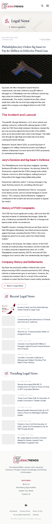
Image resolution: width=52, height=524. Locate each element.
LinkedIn (26, 505)
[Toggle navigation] (47, 5)
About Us (26, 484)
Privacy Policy (25, 511)
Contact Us (26, 494)
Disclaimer (13, 511)
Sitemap (36, 515)
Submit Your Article (26, 491)
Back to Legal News (18, 27)
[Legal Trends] (12, 5)
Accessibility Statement (21, 515)
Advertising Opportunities (26, 487)
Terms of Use (37, 511)
